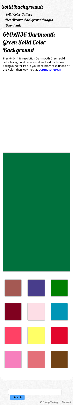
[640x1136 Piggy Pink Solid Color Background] (36, 319)
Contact (66, 402)
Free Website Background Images (29, 20)
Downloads (13, 25)
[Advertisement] (36, 112)
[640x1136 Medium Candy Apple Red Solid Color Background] (59, 343)
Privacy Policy (49, 402)
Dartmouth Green (50, 69)
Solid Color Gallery (18, 14)
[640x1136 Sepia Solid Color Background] (59, 367)
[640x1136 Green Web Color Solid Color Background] (59, 295)
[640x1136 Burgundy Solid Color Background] (13, 319)
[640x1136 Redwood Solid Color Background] (13, 295)
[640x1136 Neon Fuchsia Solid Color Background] (13, 343)
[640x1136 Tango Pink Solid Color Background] (36, 367)
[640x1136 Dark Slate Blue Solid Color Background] (36, 295)
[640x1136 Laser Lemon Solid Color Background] (36, 343)
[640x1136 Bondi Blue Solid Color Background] (59, 319)
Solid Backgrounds (22, 6)
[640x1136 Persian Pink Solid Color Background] (13, 367)
